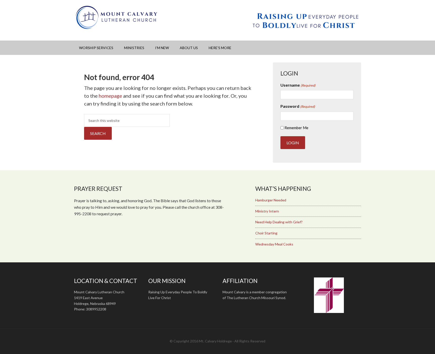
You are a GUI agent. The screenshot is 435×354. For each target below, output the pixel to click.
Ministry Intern (267, 211)
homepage (110, 96)
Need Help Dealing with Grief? (279, 222)
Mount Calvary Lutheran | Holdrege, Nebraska (117, 17)
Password (297, 106)
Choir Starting (266, 233)
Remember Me (296, 127)
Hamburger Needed (270, 200)
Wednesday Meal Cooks (274, 244)
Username (297, 85)
